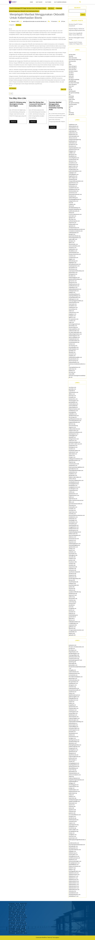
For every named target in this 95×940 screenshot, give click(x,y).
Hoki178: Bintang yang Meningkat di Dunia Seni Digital (18, 104)
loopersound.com (73, 167)
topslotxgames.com (73, 434)
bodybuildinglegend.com (75, 532)
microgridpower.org (73, 831)
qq (69, 109)
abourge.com (72, 241)
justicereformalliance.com (75, 171)
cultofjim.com (72, 152)
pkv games (71, 114)
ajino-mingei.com (73, 177)
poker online (72, 99)
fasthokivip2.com (73, 715)
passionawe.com (73, 838)
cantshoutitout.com (73, 404)
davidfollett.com (73, 156)
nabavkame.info (73, 625)
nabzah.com (72, 455)
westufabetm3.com (73, 892)
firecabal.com (72, 275)
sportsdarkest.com (73, 733)
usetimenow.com (73, 472)
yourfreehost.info (73, 179)
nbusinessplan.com (73, 400)
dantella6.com (72, 437)
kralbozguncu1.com (73, 299)
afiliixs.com (71, 242)
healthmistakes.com (74, 789)
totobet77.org (72, 869)
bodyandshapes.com (74, 362)
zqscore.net (71, 804)
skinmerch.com (72, 161)
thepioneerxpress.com (74, 409)
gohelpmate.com (73, 475)
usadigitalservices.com (74, 487)
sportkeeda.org (72, 818)
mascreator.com (73, 304)
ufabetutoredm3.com (74, 886)
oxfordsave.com (73, 710)
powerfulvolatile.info (74, 585)
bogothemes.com (73, 176)
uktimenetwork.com (73, 126)
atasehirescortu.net (73, 754)
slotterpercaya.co (73, 853)
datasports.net (72, 753)
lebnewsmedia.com (73, 191)
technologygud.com (73, 784)
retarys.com (71, 693)
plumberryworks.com (74, 843)
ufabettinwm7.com (73, 877)
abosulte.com (72, 352)
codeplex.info (72, 204)
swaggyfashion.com (74, 527)
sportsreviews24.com (74, 766)
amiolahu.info (72, 565)
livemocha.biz (72, 603)
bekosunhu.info (72, 576)
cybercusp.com (72, 369)
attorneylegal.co (73, 759)
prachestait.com (73, 553)
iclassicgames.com (73, 711)
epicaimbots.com (73, 267)
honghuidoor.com (73, 445)
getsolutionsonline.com (74, 460)
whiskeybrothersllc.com (74, 894)
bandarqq (71, 97)
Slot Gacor (39, 2)
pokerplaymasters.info (74, 656)
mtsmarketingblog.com (74, 545)
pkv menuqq (17, 917)
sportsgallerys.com (73, 749)
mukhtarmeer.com (73, 307)
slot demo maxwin (73, 71)
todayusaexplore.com (74, 129)
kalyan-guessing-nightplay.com (76, 467)
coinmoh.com (72, 255)
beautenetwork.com (73, 359)
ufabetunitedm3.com (74, 881)
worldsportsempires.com (75, 799)
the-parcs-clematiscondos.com (76, 646)
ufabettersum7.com (73, 876)
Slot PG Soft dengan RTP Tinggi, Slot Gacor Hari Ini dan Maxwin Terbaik (28, 8)
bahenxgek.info (72, 663)
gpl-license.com (73, 280)
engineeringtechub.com (74, 756)
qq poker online (23, 903)
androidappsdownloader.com (76, 470)
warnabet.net (72, 611)
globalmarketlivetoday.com (75, 279)
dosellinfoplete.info (73, 581)
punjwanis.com (72, 645)
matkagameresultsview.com (75, 458)
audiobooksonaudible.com (75, 357)
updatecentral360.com (74, 801)
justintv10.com (72, 540)
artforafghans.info (73, 555)
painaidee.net (72, 731)
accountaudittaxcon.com (75, 814)
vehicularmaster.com (74, 136)
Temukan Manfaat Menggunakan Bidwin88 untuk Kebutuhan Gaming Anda (56, 105)
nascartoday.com (73, 309)
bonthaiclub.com (73, 186)
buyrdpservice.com (73, 700)
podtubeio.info (72, 583)
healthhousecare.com (74, 284)
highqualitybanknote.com (75, 289)
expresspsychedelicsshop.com (76, 270)
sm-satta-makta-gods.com (75, 332)
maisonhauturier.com (74, 302)
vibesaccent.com (73, 137)
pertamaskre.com (73, 665)
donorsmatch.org (73, 598)
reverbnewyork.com (73, 159)
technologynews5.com (74, 324)
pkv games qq (12, 922)
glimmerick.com (73, 154)
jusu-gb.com (72, 648)
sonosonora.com (73, 192)
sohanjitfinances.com (74, 856)
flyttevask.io (72, 618)
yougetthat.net (72, 705)
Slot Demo (48, 2)
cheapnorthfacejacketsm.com (76, 181)
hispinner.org (72, 462)
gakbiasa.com (72, 626)
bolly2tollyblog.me (73, 615)
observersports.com (73, 716)
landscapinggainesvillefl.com (76, 300)
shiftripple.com (72, 851)
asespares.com (72, 247)
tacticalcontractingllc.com (75, 861)
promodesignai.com (74, 347)
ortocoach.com (72, 836)
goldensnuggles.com (74, 696)
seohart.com (72, 344)
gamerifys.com (72, 389)
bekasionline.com (73, 399)
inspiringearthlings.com (74, 295)
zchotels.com (72, 320)
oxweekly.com (72, 513)
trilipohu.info (72, 633)
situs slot (20, 906)
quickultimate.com (73, 846)
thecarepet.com (72, 650)
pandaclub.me (72, 616)
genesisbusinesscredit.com (75, 503)
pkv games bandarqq (74, 79)
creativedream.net (73, 490)
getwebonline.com (73, 493)
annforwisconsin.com (74, 149)
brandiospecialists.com (74, 450)
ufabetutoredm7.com (74, 887)
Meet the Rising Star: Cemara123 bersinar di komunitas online (37, 104)
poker (70, 64)
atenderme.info (72, 573)
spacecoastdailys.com (74, 337)
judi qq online (72, 54)
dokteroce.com (72, 537)
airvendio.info (72, 557)
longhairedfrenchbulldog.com (76, 721)
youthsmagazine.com (74, 730)
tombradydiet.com (73, 184)
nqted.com (71, 310)
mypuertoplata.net (73, 407)
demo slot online (73, 57)
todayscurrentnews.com (74, 866)
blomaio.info (72, 580)
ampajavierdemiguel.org (75, 139)
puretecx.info (72, 560)
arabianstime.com (73, 249)
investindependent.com (74, 297)
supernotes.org (72, 798)
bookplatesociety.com (74, 189)
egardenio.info (72, 809)
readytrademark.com (74, 339)
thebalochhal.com (73, 134)
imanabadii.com (73, 631)
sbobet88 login (72, 81)
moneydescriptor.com (74, 728)
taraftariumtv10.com (73, 528)
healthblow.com (73, 473)
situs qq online (72, 61)
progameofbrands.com (74, 422)
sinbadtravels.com (73, 683)
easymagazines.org (73, 824)
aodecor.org (72, 596)
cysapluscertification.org (75, 591)
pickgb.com (71, 788)
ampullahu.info (72, 568)
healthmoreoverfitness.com (75, 432)
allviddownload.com (74, 415)
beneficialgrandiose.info (75, 578)
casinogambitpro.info (74, 655)
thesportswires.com (73, 736)
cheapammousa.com (74, 227)
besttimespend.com (73, 819)
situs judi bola (12, 929)
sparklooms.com (73, 859)
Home (31, 2)
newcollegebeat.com (74, 157)
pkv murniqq (24, 917)
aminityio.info (72, 563)
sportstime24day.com (74, 741)
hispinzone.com (73, 440)
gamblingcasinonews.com (75, 419)
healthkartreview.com (74, 285)
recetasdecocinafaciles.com (75, 231)
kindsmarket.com (73, 507)
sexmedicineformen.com (75, 849)
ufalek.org (71, 776)
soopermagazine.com (74, 335)
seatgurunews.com (73, 201)
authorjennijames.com (74, 221)
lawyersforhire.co (73, 723)
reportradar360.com (73, 525)
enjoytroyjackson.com (74, 265)
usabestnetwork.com (74, 688)
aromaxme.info (72, 570)
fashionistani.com (73, 272)
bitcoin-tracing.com (73, 360)
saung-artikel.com (73, 713)
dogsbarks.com (72, 262)
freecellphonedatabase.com (75, 676)
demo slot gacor (73, 66)
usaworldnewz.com (73, 127)
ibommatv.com (72, 395)
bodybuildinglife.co (73, 781)
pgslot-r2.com (72, 317)
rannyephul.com (73, 523)
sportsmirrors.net (73, 751)
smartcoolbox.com (73, 854)
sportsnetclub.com (73, 706)
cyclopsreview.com (73, 257)
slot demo (71, 72)
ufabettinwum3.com (73, 879)
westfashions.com (73, 517)
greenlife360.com (73, 402)
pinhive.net (71, 610)
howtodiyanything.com (74, 294)
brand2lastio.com (73, 485)
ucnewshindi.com (73, 675)
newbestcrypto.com (73, 708)
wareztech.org (72, 686)
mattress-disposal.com (74, 778)
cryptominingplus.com (74, 718)
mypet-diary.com (73, 512)
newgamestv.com (73, 748)
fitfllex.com (71, 502)
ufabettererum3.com (74, 873)
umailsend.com (72, 691)
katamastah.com (73, 803)
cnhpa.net (71, 794)
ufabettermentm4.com (74, 874)
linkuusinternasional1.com (75, 194)
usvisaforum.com (73, 162)
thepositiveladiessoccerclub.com (77, 229)
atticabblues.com (73, 251)
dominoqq (71, 96)
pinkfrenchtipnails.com (74, 746)
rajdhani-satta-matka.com (75, 477)
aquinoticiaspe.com (73, 720)
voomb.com (71, 761)
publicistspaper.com (74, 349)
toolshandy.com (73, 518)
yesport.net (71, 701)
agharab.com (72, 226)
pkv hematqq (12, 919)
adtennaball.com (73, 453)
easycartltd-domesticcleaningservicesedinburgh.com (77, 375)
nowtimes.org (72, 600)
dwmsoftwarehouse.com (75, 264)
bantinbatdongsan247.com (75, 660)
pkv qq (70, 89)
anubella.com (72, 355)
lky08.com (71, 497)
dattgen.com (72, 259)
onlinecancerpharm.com (75, 774)
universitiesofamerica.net (75, 420)
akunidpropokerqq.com (74, 207)
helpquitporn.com (73, 287)
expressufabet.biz (73, 405)
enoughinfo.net (72, 608)
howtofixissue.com (73, 410)
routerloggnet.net (73, 435)
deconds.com (72, 372)
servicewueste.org (73, 425)
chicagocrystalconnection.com (76, 630)
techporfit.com (72, 397)
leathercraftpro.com (73, 829)
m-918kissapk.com (73, 623)
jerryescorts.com (73, 758)
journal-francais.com (74, 538)
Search (77, 7)
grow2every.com (73, 282)
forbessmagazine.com (74, 277)
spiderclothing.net (73, 197)
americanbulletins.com (74, 246)
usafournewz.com (73, 132)
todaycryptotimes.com (74, 329)
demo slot (71, 76)
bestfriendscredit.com (74, 211)
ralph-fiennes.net (73, 498)
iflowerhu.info (72, 628)
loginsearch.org (72, 595)
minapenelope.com (73, 169)
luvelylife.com (72, 508)
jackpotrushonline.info (74, 673)
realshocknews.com (74, 786)
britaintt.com (72, 370)
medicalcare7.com (73, 452)
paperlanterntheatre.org (74, 236)
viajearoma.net (72, 222)
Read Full (13, 121)
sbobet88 (23, 928)
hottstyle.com (72, 292)
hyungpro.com (72, 738)
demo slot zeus (72, 69)
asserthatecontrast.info (74, 571)
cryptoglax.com (72, 172)
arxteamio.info (72, 811)
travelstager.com (73, 520)
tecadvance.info (73, 562)
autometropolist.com (74, 252)
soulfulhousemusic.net (74, 858)
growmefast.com (73, 771)
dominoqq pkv (72, 91)
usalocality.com (72, 131)
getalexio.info (72, 813)
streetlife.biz (72, 605)
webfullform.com (73, 414)
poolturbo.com (72, 552)
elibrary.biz (71, 212)
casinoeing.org (72, 601)
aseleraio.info (72, 806)
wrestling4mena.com (74, 482)
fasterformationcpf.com (74, 695)
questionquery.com (73, 530)
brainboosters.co (73, 141)
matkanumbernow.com (74, 429)
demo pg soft (12, 911)
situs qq (71, 101)
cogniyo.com (72, 823)
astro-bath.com (72, 216)
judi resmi (15, 908)
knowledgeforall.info (74, 483)
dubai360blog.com (73, 768)
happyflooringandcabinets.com (76, 779)
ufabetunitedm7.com (74, 882)
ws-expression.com (73, 319)
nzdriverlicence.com (74, 312)
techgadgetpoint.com (74, 763)
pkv (70, 62)
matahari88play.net (73, 726)
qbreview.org (72, 424)
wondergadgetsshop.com (75, 199)
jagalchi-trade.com (73, 166)
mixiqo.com (71, 833)
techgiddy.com (72, 670)
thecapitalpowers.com (74, 863)
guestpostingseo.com (74, 653)
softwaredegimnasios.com (75, 334)
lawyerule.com (72, 542)
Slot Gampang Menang (60, 2)
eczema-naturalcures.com (75, 214)
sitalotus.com (72, 796)
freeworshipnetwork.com (75, 237)
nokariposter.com (73, 465)
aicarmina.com (72, 146)
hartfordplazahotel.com (74, 621)
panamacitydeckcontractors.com (77, 515)
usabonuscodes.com (74, 330)
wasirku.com (72, 548)
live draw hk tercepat (74, 82)
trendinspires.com (73, 522)
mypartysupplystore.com (75, 147)
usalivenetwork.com (74, 671)
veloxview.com (72, 891)
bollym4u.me (72, 613)
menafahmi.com (73, 305)
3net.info (71, 202)
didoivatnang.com (73, 260)
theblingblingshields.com (75, 745)
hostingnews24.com (74, 290)
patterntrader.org (73, 793)
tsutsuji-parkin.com (73, 224)
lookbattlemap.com (73, 698)
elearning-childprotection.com (76, 480)
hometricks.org (72, 828)
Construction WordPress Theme (43, 937)
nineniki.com (72, 448)
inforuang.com (72, 505)
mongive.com (72, 457)
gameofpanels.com (73, 468)
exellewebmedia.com (74, 680)
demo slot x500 (20, 912)
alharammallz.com (73, 244)
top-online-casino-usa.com (75, 443)
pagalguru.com (72, 314)
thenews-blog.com (73, 327)
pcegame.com (72, 315)
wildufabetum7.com (73, 896)
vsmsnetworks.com (73, 392)
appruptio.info (72, 635)
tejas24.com (72, 550)
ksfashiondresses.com (74, 791)
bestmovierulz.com (73, 164)
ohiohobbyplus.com (73, 174)
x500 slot (18, 909)
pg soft (14, 909)
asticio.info (71, 808)
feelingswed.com (73, 274)
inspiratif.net (72, 390)
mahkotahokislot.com (74, 773)
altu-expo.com (72, 219)
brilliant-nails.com (73, 533)
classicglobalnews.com (74, 367)
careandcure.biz (73, 821)
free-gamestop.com (73, 681)
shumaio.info (72, 588)
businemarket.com (73, 725)
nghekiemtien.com (73, 547)
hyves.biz (71, 606)
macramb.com (72, 510)
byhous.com (72, 620)
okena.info (71, 206)
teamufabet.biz (72, 412)
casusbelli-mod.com (74, 187)
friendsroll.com (72, 196)
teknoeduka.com (73, 325)
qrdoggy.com (72, 783)
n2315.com (71, 492)
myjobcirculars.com (73, 430)
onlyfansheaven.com (74, 495)
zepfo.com (71, 322)
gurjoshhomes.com (73, 182)
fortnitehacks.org (73, 593)
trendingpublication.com (75, 871)
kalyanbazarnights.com (74, 442)
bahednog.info (72, 661)
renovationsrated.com (74, 340)
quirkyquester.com (73, 848)
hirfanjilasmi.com (73, 826)
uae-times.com (72, 387)
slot (11, 93)
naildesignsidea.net (73, 232)
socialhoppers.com (73, 488)
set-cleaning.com (73, 345)
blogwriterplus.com (73, 651)
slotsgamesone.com (74, 438)
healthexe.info (72, 558)
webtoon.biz (72, 735)
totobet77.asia (72, 868)
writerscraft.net (72, 478)
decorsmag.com (73, 417)
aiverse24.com (72, 354)
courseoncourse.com (74, 658)
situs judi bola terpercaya (75, 59)
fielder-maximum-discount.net (76, 500)
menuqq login (12, 903)
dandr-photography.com (74, 535)
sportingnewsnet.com (74, 740)
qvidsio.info (71, 586)
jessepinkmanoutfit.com (74, 690)
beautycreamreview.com (75, 254)
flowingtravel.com (73, 447)
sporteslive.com (73, 743)
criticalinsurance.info (74, 463)
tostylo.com (71, 703)
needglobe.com (72, 834)
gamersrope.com (73, 678)
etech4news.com (73, 269)
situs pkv (71, 56)
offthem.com (72, 394)
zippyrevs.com (72, 427)
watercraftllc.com (73, 239)
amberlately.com (73, 142)
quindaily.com (72, 350)
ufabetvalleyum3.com (74, 889)
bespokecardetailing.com (75, 209)
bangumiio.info (72, 575)
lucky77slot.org (72, 769)
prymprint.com (72, 816)
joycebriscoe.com (73, 144)
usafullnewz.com (73, 124)
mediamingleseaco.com (75, 543)
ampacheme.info (73, 566)
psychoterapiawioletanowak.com (77, 844)
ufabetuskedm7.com (74, 884)
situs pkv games (73, 104)
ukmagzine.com (73, 685)
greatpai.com (72, 234)
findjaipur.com (72, 151)
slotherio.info (72, 590)
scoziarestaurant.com (74, 342)
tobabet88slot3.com (73, 864)
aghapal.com (72, 217)
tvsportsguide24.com (74, 764)
